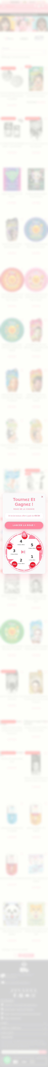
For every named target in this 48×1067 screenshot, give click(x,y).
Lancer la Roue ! (24, 525)
